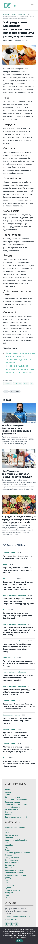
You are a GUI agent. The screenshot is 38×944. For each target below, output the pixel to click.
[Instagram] (16, 924)
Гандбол (8, 848)
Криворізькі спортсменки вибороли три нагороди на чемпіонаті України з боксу (15, 734)
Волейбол (9, 845)
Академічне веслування (15, 827)
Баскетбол (9, 830)
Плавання (8, 868)
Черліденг (9, 893)
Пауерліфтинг (10, 865)
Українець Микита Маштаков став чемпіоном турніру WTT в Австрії (17, 570)
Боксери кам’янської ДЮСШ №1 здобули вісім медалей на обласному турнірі (18, 677)
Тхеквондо (9, 885)
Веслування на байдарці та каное (16, 841)
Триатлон (8, 883)
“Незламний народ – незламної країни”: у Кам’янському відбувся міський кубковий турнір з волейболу (19, 631)
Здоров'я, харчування (18, 14)
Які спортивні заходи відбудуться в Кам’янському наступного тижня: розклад (19, 692)
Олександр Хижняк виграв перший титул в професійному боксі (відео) (17, 615)
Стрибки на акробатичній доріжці (15, 876)
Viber (26, 384)
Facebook (8, 384)
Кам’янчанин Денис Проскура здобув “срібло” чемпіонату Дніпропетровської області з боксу (17, 648)
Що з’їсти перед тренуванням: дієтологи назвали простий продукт (17, 720)
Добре (19, 941)
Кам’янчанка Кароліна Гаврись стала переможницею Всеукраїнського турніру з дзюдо (18, 601)
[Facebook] (15, 5)
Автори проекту (11, 809)
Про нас (8, 814)
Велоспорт (9, 837)
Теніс (7, 880)
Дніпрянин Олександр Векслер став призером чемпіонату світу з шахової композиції (19, 706)
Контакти (8, 812)
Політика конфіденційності (16, 817)
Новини (8, 789)
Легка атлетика (11, 860)
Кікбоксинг (9, 855)
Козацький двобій (12, 858)
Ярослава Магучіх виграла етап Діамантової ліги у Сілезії (18, 557)
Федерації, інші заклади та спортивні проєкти (16, 805)
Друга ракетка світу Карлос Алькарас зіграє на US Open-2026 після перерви (19, 763)
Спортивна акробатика (14, 870)
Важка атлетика (11, 835)
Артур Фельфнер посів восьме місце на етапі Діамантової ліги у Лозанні (19, 663)
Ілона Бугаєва (8, 40)
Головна (6, 14)
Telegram (17, 384)
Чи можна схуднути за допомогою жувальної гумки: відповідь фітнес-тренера (20, 369)
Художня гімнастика (13, 890)
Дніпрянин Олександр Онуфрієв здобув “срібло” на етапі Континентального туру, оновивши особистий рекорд (18, 585)
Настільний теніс (11, 863)
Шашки (7, 898)
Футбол (8, 888)
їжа (6, 392)
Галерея (8, 794)
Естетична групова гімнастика (17, 853)
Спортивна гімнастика (14, 873)
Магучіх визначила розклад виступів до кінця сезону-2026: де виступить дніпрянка (17, 749)
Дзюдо (7, 850)
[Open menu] (32, 5)
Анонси (8, 792)
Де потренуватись (12, 797)
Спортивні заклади (12, 802)
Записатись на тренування (16, 799)
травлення (15, 392)
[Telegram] (12, 924)
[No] (35, 935)
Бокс (7, 832)
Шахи (7, 895)
